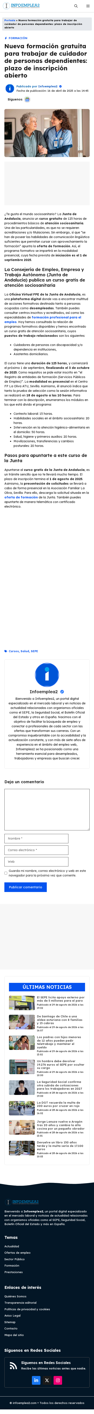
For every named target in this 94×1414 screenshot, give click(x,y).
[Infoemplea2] (21, 6)
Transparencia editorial (20, 1302)
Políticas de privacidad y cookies (27, 1309)
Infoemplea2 (47, 86)
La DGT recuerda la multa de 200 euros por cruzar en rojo (58, 1104)
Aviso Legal (12, 1315)
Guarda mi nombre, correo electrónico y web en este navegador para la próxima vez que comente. (47, 873)
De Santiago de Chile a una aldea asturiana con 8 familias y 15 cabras (59, 1020)
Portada (9, 20)
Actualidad (11, 1246)
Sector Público (14, 1259)
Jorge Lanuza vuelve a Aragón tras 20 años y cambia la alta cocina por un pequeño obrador (61, 1125)
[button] (76, 6)
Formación (18, 38)
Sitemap (10, 1322)
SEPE (34, 651)
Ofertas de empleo (17, 1252)
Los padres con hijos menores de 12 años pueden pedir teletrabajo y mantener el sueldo (59, 1042)
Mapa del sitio (14, 1335)
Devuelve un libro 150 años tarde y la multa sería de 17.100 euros (60, 1146)
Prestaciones (13, 1272)
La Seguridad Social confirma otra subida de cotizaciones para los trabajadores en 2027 (59, 1085)
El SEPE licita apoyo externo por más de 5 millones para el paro (61, 999)
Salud (25, 651)
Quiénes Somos (15, 1296)
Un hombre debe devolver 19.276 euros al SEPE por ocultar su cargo (60, 1064)
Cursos (14, 651)
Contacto (10, 1328)
